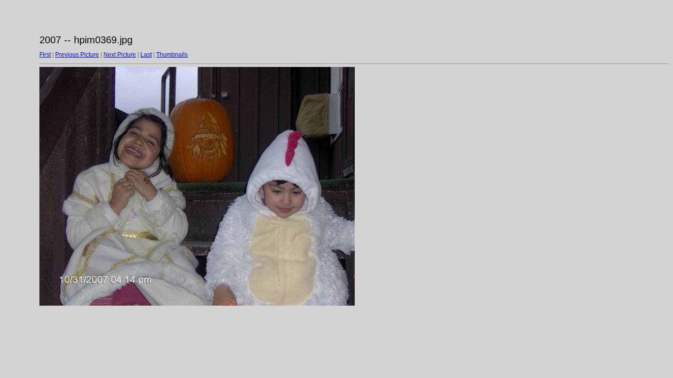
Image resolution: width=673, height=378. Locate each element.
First (45, 54)
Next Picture (119, 54)
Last (146, 54)
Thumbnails (172, 54)
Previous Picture (77, 54)
